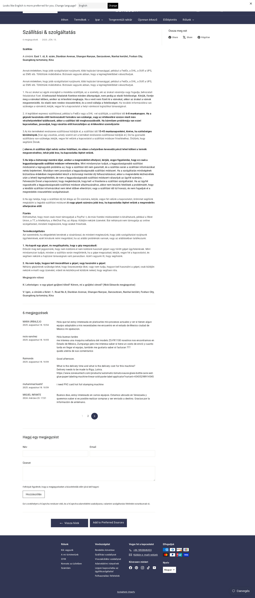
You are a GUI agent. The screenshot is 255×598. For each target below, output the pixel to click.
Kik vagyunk (67, 550)
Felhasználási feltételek (107, 576)
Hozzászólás (34, 494)
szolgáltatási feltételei (123, 504)
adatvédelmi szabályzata (90, 504)
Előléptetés (170, 19)
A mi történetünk (70, 554)
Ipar (98, 19)
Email (93, 446)
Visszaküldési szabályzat (108, 559)
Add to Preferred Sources (108, 522)
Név (25, 446)
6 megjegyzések (31, 39)
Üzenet (27, 462)
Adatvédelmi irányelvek (107, 563)
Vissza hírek (71, 523)
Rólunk (187, 19)
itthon (64, 19)
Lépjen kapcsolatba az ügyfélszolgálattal (106, 570)
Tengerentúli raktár (120, 19)
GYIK (63, 559)
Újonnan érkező (147, 19)
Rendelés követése (105, 550)
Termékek (80, 19)
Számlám (66, 568)
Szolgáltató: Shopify (126, 592)
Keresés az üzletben (71, 563)
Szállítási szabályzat (105, 554)
